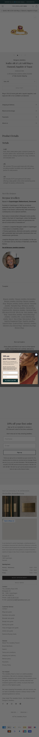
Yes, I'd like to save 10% (10, 380)
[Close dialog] (36, 354)
